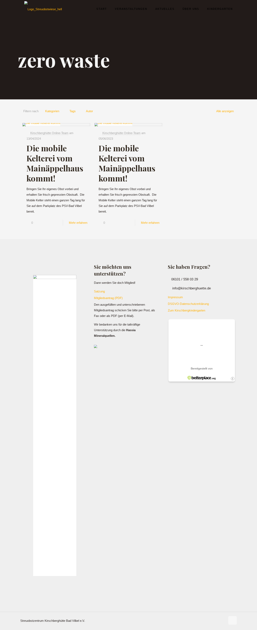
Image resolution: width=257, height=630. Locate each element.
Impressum (175, 297)
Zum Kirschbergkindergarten (186, 310)
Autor (89, 111)
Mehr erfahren (78, 222)
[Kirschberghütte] (43, 9)
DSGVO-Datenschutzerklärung (188, 303)
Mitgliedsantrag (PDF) (108, 298)
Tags (72, 111)
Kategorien (52, 111)
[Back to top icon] (232, 620)
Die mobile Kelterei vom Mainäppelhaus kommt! (55, 163)
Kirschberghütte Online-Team (49, 133)
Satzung (99, 291)
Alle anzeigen (225, 111)
